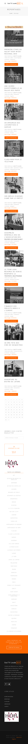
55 (22, 417)
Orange (14, 579)
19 (19, 404)
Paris (14, 582)
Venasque (14, 628)
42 (6, 414)
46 (16, 414)
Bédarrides (14, 498)
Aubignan (14, 482)
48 (22, 414)
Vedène (14, 624)
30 (11, 409)
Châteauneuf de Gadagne (14, 524)
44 (11, 414)
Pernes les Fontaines (14, 585)
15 (8, 404)
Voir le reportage (11, 64)
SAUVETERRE (14, 605)
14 (6, 404)
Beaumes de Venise (14, 492)
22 (8, 407)
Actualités (6, 701)
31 (14, 409)
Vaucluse (14, 621)
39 (16, 412)
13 (22, 402)
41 (22, 412)
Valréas (14, 618)
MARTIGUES (14, 566)
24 (14, 407)
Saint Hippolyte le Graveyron (14, 595)
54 (19, 417)
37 (11, 412)
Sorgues (14, 608)
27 (22, 407)
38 (14, 412)
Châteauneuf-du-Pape (14, 527)
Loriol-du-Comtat (14, 559)
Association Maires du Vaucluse (14, 479)
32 (16, 409)
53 (16, 417)
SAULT (14, 602)
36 (8, 412)
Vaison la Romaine (14, 615)
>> (8, 419)
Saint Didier (14, 591)
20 (22, 404)
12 (19, 402)
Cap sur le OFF (14, 511)
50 (8, 417)
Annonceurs (7, 704)
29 (8, 409)
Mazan (14, 569)
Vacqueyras (14, 612)
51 (11, 417)
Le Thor (14, 556)
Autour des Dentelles (14, 486)
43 (8, 414)
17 (14, 404)
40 (19, 412)
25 (16, 407)
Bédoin (14, 502)
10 (14, 402)
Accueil (11, 13)
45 (14, 414)
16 (11, 404)
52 (14, 417)
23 (11, 407)
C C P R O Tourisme (14, 508)
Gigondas (14, 540)
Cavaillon (14, 521)
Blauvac (14, 505)
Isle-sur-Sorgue (14, 543)
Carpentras (14, 518)
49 (6, 417)
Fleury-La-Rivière (14, 534)
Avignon (14, 489)
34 (22, 409)
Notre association (8, 696)
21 (6, 407)
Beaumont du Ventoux (14, 495)
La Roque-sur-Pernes (14, 550)
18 (16, 404)
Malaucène (14, 563)
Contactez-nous (14, 647)
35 (6, 412)
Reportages (7, 699)
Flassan (14, 530)
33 (19, 409)
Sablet (14, 588)
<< (5, 399)
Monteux (14, 572)
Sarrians (14, 599)
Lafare (14, 553)
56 (6, 419)
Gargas (14, 537)
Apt (14, 475)
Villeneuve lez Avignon (14, 631)
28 (6, 409)
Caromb (14, 514)
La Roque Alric (14, 547)
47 (19, 414)
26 (19, 407)
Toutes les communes (14, 472)
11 (16, 402)
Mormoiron (14, 575)
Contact (6, 706)
